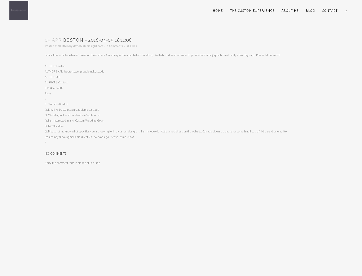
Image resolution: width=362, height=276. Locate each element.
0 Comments (115, 45)
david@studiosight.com (88, 45)
